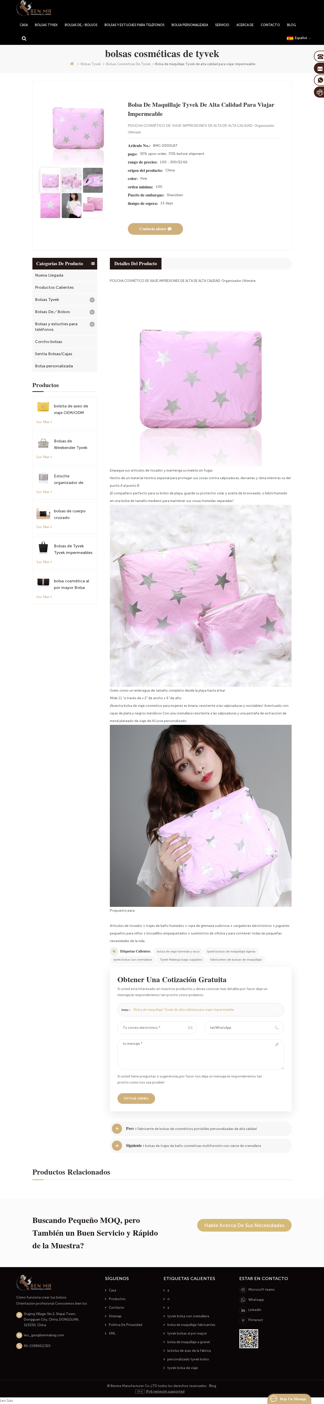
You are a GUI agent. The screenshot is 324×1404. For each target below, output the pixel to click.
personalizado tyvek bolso (188, 1359)
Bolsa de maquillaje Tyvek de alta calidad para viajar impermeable (184, 1010)
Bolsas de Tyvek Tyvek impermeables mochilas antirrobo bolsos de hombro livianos (73, 550)
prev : (131, 1128)
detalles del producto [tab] (135, 263)
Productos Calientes (54, 287)
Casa (112, 1290)
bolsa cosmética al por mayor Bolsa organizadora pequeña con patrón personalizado (73, 585)
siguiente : (135, 1145)
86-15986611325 (37, 1346)
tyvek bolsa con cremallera (132, 959)
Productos (117, 1299)
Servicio (222, 25)
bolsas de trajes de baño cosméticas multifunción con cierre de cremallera (203, 1146)
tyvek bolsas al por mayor (187, 1333)
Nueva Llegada (49, 275)
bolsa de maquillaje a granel (188, 1342)
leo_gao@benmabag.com (44, 1335)
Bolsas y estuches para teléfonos (135, 25)
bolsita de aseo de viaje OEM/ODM (71, 409)
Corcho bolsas (48, 341)
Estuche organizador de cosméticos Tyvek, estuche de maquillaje (71, 480)
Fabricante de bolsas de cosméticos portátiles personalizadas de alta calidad (197, 1129)
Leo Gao (6, 1400)
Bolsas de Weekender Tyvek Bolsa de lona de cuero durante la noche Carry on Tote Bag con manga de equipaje (72, 445)
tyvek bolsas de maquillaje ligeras (231, 951)
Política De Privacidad (125, 1325)
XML (112, 1333)
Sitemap (115, 1316)
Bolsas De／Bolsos (81, 25)
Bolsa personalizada (190, 25)
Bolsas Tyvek (46, 25)
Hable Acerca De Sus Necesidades (244, 1225)
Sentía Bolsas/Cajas (53, 353)
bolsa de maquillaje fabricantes (191, 1325)
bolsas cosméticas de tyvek (128, 64)
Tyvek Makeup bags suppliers (181, 959)
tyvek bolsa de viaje (182, 1368)
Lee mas (42, 422)
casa (24, 25)
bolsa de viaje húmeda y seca (178, 951)
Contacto (270, 25)
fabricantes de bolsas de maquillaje (236, 959)
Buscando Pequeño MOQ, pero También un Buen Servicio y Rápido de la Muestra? (95, 1233)
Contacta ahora (152, 229)
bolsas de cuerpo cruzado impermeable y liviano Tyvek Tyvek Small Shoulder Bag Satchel (72, 515)
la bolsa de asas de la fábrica (189, 1351)
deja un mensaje (293, 1399)
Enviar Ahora (136, 1098)
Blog (291, 25)
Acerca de (245, 25)
